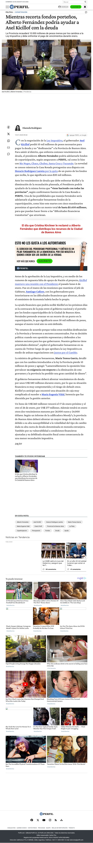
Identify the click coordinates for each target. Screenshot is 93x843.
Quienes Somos (22, 828)
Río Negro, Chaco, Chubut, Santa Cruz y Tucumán (46, 163)
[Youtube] (44, 820)
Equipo (48, 828)
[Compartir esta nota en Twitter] (8, 134)
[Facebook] (32, 820)
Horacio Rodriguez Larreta (54, 522)
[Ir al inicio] (19, 7)
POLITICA (9, 12)
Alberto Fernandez (22, 522)
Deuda (57, 530)
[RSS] (56, 820)
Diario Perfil (38, 526)
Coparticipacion (22, 530)
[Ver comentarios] (85, 12)
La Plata (71, 526)
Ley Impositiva (54, 140)
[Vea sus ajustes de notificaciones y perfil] (85, 7)
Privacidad (41, 828)
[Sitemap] (61, 820)
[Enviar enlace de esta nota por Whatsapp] (8, 141)
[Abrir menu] (7, 7)
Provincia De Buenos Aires (55, 526)
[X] (38, 820)
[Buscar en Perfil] (85, 2)
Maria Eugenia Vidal (23, 526)
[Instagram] (50, 820)
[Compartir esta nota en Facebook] (8, 127)
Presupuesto (36, 530)
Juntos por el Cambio (65, 352)
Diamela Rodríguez (32, 127)
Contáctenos (32, 828)
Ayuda (67, 530)
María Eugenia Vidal (53, 394)
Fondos (47, 530)
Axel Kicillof (37, 522)
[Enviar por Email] (8, 148)
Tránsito (72, 828)
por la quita (36, 170)
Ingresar (64, 7)
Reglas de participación (59, 828)
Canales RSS (11, 828)
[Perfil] (46, 815)
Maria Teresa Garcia (74, 522)
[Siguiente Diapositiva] (85, 557)
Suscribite (75, 7)
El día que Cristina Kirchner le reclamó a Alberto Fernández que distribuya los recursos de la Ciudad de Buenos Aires (51, 229)
